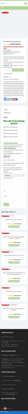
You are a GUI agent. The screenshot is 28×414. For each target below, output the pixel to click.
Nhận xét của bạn (8, 178)
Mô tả (5, 109)
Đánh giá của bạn (8, 173)
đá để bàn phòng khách (13, 93)
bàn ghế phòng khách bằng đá (11, 90)
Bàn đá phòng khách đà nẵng (14, 85)
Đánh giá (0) (7, 112)
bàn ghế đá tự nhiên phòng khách (15, 88)
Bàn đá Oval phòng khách (12, 81)
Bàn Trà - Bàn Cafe (14, 79)
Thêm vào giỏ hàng (17, 69)
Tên (5, 191)
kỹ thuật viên (17, 150)
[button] (8, 74)
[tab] (14, 109)
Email (5, 196)
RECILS (11, 146)
